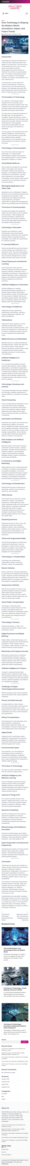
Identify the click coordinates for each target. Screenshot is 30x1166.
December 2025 (5, 1079)
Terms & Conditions (6, 1154)
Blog (3, 20)
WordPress (5, 1164)
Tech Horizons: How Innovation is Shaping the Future (15, 1061)
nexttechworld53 (7, 34)
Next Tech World (18, 1160)
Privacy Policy (5, 1149)
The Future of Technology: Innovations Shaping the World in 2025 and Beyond (15, 1026)
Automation (4, 1093)
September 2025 (6, 1087)
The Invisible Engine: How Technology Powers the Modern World (14, 950)
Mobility (3, 1099)
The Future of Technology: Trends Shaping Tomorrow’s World (15, 989)
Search (4, 1039)
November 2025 (6, 1081)
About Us (4, 1152)
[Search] (26, 13)
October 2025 (5, 1084)
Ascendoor (10, 1162)
